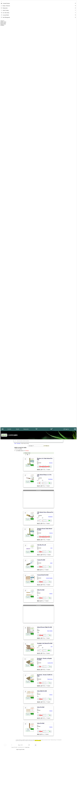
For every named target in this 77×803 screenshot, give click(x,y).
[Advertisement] (38, 499)
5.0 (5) (39, 578)
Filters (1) (47, 445)
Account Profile (6, 15)
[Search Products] (36, 429)
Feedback (2, 25)
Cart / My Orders (6, 12)
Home (15, 443)
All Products (19, 443)
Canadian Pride (50, 662)
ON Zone (27, 450)
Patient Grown (49, 679)
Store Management (6, 17)
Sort (20, 450)
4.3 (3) (40, 479)
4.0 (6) (38, 593)
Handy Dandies (49, 630)
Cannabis (9, 429)
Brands (17, 429)
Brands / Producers (6, 5)
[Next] (29, 745)
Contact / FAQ (3, 21)
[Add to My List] (25, 459)
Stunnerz (50, 593)
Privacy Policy (3, 23)
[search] (15, 440)
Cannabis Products (6, 3)
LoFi (51, 646)
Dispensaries (5, 8)
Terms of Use (3, 24)
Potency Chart (27, 452)
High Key (51, 462)
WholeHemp (50, 479)
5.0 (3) (39, 462)
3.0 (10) (38, 631)
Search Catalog (6, 10)
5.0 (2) (39, 563)
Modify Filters (27, 747)
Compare (48, 469)
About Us (2, 20)
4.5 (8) (40, 646)
